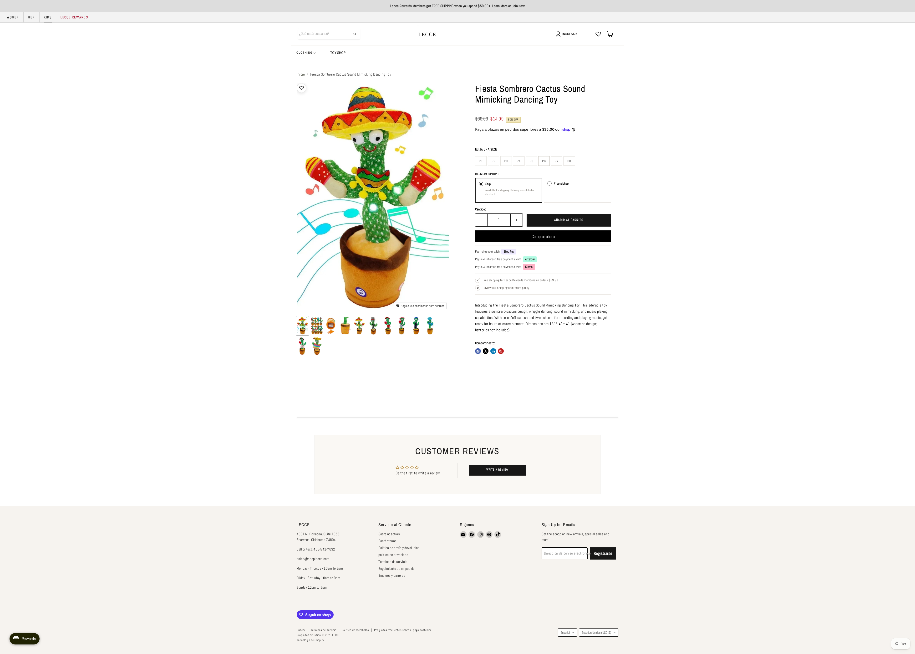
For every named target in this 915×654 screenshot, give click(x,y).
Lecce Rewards (74, 17)
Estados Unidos (596, 632)
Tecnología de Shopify (310, 640)
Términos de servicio (392, 561)
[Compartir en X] (485, 351)
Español (565, 632)
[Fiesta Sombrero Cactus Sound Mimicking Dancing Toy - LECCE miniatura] (302, 325)
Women (13, 17)
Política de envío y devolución (399, 547)
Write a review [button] (497, 470)
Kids (48, 17)
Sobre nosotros (389, 534)
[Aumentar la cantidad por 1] (517, 220)
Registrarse (603, 553)
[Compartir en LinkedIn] (493, 351)
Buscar (301, 630)
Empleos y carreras (391, 575)
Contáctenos (387, 541)
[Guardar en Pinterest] (501, 351)
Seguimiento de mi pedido (396, 568)
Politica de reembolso (355, 630)
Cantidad (480, 209)
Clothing (305, 53)
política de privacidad (393, 554)
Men (31, 17)
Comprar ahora (543, 236)
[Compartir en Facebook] (478, 351)
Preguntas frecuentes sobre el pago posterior (402, 630)
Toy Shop (338, 52)
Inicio (301, 74)
